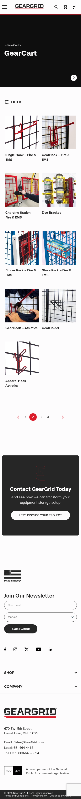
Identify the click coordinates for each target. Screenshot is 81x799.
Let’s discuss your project (40, 515)
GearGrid (29, 7)
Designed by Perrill (60, 796)
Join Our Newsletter (29, 596)
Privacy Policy (39, 796)
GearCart (12, 45)
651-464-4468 (23, 747)
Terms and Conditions (16, 796)
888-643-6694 (28, 753)
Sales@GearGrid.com (29, 742)
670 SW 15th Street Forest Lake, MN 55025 (21, 731)
